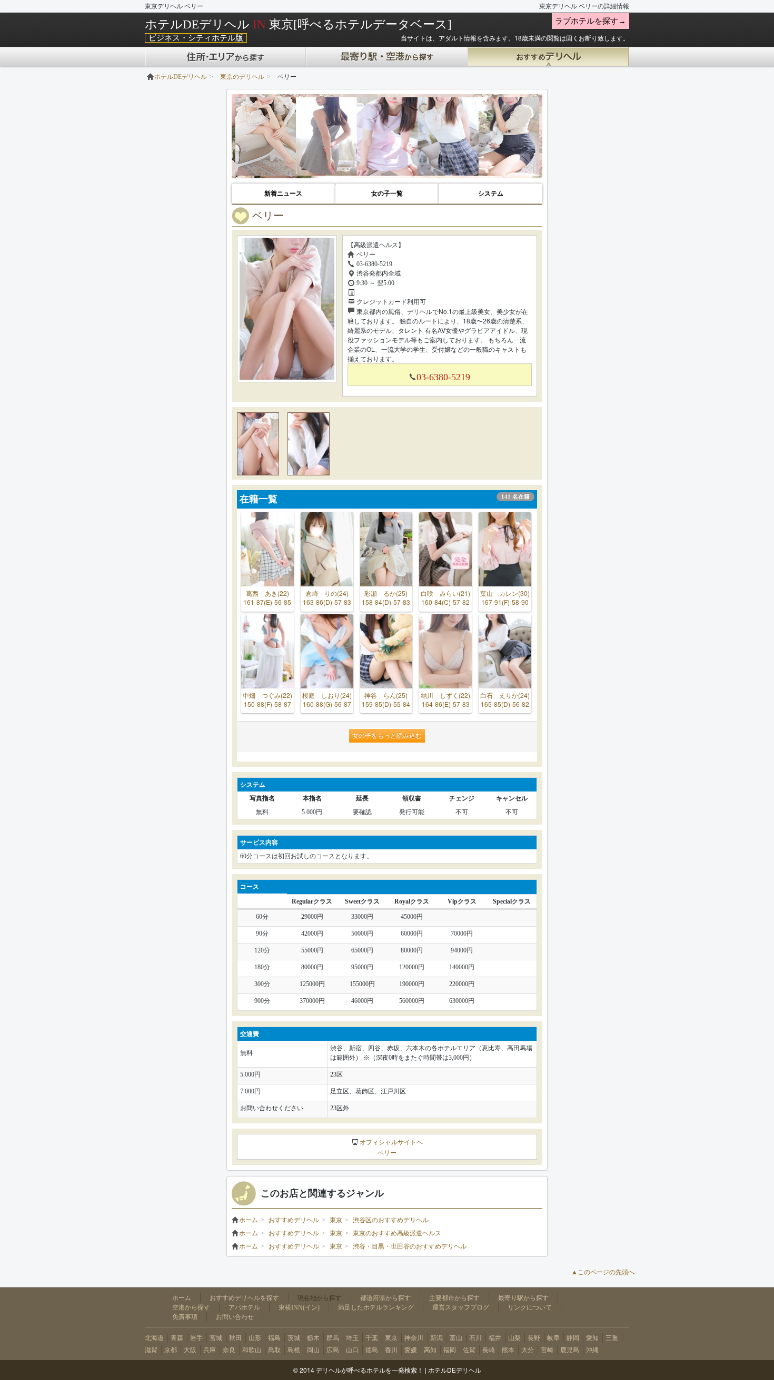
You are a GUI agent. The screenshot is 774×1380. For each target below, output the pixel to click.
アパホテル (244, 1307)
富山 (456, 1338)
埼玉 (352, 1338)
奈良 (229, 1350)
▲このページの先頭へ (602, 1272)
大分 (527, 1350)
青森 (177, 1338)
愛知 (592, 1338)
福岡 (449, 1350)
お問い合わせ (235, 1317)
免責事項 (184, 1317)
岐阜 (553, 1338)
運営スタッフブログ (460, 1307)
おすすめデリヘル (294, 1220)
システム (490, 193)
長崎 (488, 1350)
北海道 (154, 1338)
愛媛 (410, 1350)
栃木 (313, 1338)
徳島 (371, 1350)
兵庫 (209, 1350)
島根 (293, 1350)
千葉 (371, 1338)
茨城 (293, 1338)
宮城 (216, 1338)
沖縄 (592, 1350)
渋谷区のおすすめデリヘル (391, 1220)
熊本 (508, 1350)
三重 (612, 1338)
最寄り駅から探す (523, 1298)
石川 (475, 1338)
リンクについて (530, 1307)
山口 (352, 1350)
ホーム (248, 1220)
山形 (255, 1338)
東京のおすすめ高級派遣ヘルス (397, 1233)
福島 (274, 1338)
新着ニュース (283, 193)
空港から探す (191, 1307)
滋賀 (151, 1350)
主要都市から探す (454, 1298)
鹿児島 (569, 1350)
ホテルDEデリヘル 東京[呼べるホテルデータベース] (298, 24)
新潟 (436, 1338)
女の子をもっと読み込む (387, 735)
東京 (336, 1220)
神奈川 (413, 1338)
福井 (495, 1338)
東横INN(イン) (299, 1307)
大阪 (190, 1350)
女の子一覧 (387, 193)
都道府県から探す (385, 1298)
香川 (391, 1350)
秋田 (235, 1338)
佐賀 (469, 1350)
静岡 (573, 1338)
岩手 (196, 1338)
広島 (332, 1350)
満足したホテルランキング (376, 1307)
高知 (430, 1350)
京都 (170, 1350)
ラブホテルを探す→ (590, 21)
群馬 (332, 1338)
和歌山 (251, 1350)
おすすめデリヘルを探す (244, 1298)
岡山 (313, 1350)
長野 (534, 1338)
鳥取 (274, 1350)
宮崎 (547, 1350)
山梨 (514, 1338)
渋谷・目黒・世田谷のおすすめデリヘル (410, 1246)
